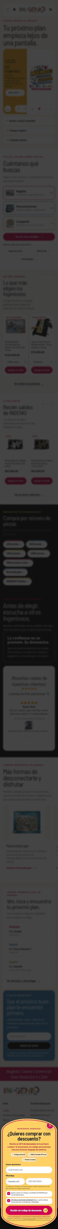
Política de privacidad (29, 1218)
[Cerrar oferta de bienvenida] (50, 1125)
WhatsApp (10, 1176)
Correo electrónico (13, 1164)
